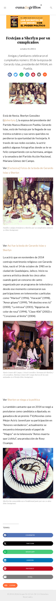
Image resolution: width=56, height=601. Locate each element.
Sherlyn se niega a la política (23, 399)
